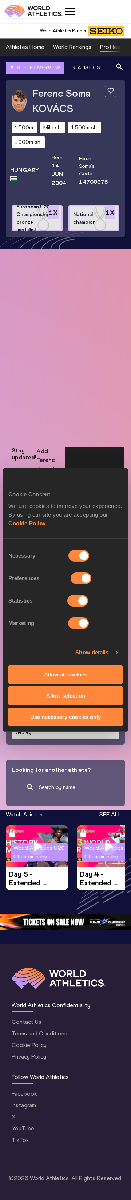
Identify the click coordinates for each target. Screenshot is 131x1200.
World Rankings (72, 47)
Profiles (110, 47)
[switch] (81, 578)
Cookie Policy (27, 523)
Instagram (24, 1105)
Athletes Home (25, 47)
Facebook (24, 1093)
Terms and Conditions (39, 1033)
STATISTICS (86, 68)
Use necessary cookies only (65, 717)
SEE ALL (110, 814)
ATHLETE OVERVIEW (35, 68)
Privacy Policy (29, 1056)
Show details (91, 652)
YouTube (23, 1128)
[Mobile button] (70, 11)
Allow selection (65, 695)
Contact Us (26, 1021)
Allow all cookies (65, 674)
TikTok (20, 1140)
